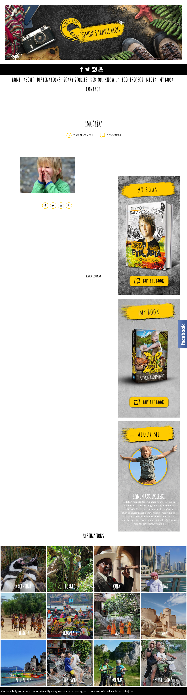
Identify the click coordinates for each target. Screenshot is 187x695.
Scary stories (75, 79)
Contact (93, 89)
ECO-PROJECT (132, 79)
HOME (16, 79)
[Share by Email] (61, 207)
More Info (121, 691)
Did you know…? (104, 79)
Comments (114, 135)
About (29, 79)
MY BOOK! (167, 79)
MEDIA (151, 79)
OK (131, 691)
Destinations (49, 79)
